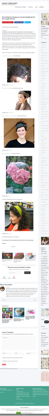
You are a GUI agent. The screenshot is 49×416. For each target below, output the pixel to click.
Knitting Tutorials (45, 182)
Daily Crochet (9, 3)
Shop (36, 7)
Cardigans (43, 83)
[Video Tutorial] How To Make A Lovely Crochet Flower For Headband (7, 260)
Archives (43, 326)
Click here (44, 394)
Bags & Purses (44, 63)
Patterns (43, 192)
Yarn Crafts (43, 233)
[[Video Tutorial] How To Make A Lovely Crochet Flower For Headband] (7, 256)
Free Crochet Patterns (20, 7)
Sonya (10, 196)
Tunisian (43, 225)
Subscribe (41, 7)
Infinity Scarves (44, 165)
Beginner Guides (44, 68)
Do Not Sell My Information (27, 412)
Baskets (43, 66)
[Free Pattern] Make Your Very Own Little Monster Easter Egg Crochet (30, 318)
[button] (45, 7)
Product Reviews (44, 199)
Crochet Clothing (45, 98)
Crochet (43, 95)
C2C (42, 81)
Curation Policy (19, 391)
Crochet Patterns (45, 114)
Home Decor (44, 158)
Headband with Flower (8, 55)
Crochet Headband (7, 153)
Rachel (10, 150)
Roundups (43, 202)
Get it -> (44, 38)
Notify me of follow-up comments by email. (13, 357)
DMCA (17, 390)
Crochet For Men (45, 111)
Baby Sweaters (44, 60)
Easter (42, 133)
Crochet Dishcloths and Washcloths (44, 103)
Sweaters (43, 220)
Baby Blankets (44, 52)
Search (42, 319)
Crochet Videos (44, 128)
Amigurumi (43, 44)
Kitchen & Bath (44, 173)
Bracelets (43, 78)
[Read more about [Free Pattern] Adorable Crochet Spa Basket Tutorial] (19, 312)
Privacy (18, 397)
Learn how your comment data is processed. (28, 368)
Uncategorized (44, 230)
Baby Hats (43, 58)
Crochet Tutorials (45, 125)
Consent (18, 412)
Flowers (43, 136)
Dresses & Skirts (44, 130)
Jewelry (43, 167)
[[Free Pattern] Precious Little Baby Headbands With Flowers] (30, 256)
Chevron (43, 90)
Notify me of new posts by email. (10, 361)
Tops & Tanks (44, 223)
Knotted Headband (7, 88)
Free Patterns (44, 147)
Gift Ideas (43, 152)
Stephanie (11, 112)
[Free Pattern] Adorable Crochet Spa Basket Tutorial (19, 319)
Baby (42, 50)
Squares (43, 217)
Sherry (10, 233)
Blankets (43, 75)
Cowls (42, 93)
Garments (43, 150)
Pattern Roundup (45, 189)
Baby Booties (44, 55)
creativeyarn (11, 84)
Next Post (35, 299)
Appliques (43, 47)
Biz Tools (30, 7)
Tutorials (43, 228)
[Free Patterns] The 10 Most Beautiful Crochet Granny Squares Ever (7, 321)
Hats (42, 155)
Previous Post (3, 299)
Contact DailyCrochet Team (22, 393)
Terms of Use (19, 399)
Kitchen (42, 170)
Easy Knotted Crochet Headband (10, 115)
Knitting (42, 180)
